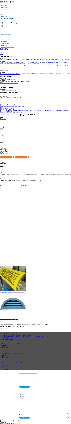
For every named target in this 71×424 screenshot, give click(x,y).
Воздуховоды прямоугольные (5, 95)
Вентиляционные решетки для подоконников (44, 59)
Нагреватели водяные (4, 108)
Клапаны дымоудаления (14, 81)
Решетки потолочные (18, 59)
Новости (14, 333)
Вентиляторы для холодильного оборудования (12, 74)
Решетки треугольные (57, 65)
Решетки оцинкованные (13, 67)
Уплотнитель (13, 111)
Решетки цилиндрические (48, 65)
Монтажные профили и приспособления (32, 110)
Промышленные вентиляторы (6, 9)
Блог (2, 50)
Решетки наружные (3, 59)
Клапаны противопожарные (5, 81)
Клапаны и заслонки (4, 7)
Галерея (2, 52)
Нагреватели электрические (13, 108)
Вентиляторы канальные (41, 73)
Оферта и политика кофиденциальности (9, 362)
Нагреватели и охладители (6, 16)
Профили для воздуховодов (15, 110)
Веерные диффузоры (64, 65)
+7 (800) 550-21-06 (3, 25)
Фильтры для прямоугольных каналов (18, 106)
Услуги (6, 19)
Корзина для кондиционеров (22, 63)
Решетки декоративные (46, 62)
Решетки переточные (20, 62)
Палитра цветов (3, 119)
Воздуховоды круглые (15, 95)
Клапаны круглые (12, 79)
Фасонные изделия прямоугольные (6, 97)
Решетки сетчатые (17, 65)
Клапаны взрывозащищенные (12, 83)
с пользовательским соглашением (38, 381)
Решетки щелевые (10, 65)
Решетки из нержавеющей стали (37, 67)
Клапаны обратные (3, 83)
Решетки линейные (3, 65)
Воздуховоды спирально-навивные (17, 102)
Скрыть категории (10, 109)
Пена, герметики (7, 111)
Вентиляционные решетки (5, 5)
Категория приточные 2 (13, 90)
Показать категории (3, 109)
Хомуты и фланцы (49, 110)
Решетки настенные (32, 59)
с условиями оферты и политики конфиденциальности (41, 377)
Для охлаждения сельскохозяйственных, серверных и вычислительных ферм (13, 73)
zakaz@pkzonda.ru (3, 26)
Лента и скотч (7, 110)
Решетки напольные (10, 59)
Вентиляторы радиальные (32, 73)
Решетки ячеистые (33, 65)
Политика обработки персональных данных (24, 362)
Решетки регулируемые (4, 62)
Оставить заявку (3, 159)
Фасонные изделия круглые (17, 97)
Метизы (54, 110)
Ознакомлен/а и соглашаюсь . (37, 377)
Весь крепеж (2, 110)
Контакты (16, 19)
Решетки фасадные (25, 59)
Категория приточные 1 (4, 90)
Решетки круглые (40, 65)
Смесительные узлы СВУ (5, 12)
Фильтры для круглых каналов (5, 106)
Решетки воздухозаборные (29, 62)
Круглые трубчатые (3, 104)
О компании (2, 19)
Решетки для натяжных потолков (33, 63)
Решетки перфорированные (25, 65)
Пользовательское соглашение (37, 362)
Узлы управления (42, 110)
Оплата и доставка (10, 19)
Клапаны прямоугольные (4, 79)
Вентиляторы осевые (49, 73)
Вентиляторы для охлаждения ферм (7, 18)
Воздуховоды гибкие (22, 95)
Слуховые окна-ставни (54, 62)
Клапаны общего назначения (24, 81)
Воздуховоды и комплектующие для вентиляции (34, 336)
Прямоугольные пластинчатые (22, 104)
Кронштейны (22, 110)
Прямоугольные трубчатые (12, 104)
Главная (1, 31)
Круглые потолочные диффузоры (59, 59)
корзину (5, 149)
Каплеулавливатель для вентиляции (10, 63)
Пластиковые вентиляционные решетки (24, 67)
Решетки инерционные (13, 62)
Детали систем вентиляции (6, 14)
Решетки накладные (37, 62)
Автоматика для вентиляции (6, 39)
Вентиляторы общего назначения (59, 73)
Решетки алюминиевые (4, 67)
